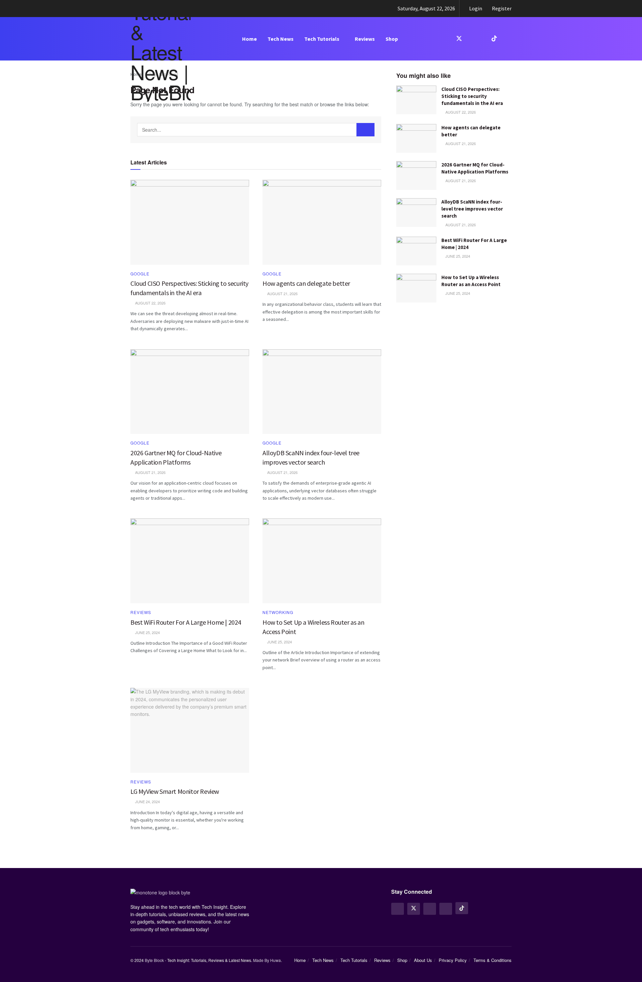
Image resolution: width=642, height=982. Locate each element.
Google (139, 274)
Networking (277, 612)
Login (475, 8)
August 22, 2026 (460, 112)
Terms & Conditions (492, 960)
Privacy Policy (453, 960)
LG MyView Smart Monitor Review (174, 791)
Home (249, 38)
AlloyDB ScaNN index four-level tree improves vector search (472, 209)
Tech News (281, 38)
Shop (392, 38)
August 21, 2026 (460, 143)
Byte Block (154, 960)
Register (501, 8)
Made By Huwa (267, 960)
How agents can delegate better (306, 283)
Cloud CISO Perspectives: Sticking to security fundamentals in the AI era (472, 96)
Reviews (365, 38)
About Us (423, 960)
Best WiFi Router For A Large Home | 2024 (185, 622)
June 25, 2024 (457, 256)
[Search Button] (365, 129)
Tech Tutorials (321, 38)
